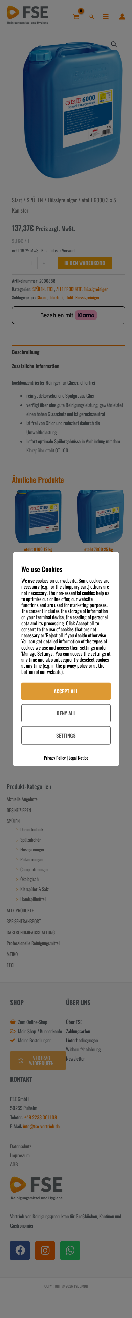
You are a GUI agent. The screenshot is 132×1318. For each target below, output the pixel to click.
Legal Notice (78, 757)
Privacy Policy (55, 757)
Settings (66, 735)
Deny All (66, 713)
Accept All (66, 691)
